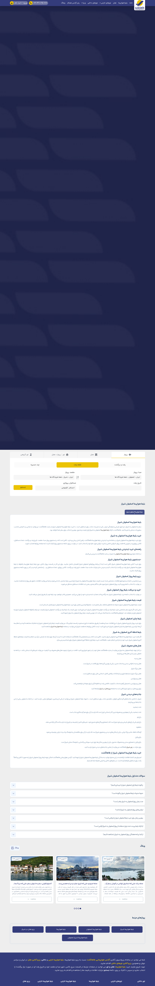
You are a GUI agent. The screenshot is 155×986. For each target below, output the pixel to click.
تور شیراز (129, 747)
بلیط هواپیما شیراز (57, 626)
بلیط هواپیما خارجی (68, 981)
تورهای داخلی (93, 3)
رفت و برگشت (120, 464)
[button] (80, 908)
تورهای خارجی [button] (106, 3)
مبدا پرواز (137, 472)
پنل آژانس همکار (73, 3)
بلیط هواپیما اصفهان (122, 554)
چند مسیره (35, 464)
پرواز (126, 454)
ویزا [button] (84, 3)
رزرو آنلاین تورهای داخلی (121, 963)
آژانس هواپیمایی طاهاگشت (98, 959)
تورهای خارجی (116, 981)
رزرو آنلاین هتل (34, 959)
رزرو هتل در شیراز (105, 688)
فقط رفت (77, 464)
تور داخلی (141, 981)
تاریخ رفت (137, 483)
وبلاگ (63, 3)
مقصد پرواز (70, 472)
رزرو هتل (26, 981)
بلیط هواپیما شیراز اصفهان (77, 937)
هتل (114, 3)
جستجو (23, 487)
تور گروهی (24, 454)
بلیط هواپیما (123, 3)
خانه (131, 3)
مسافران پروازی (69, 483)
